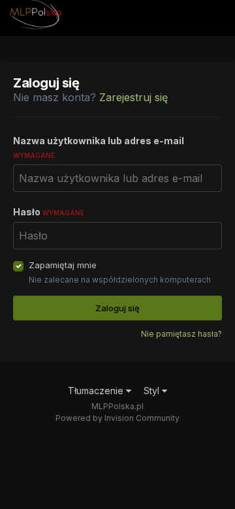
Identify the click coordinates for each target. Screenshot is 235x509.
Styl (153, 390)
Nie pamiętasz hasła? (181, 334)
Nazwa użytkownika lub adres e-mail (98, 147)
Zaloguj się (117, 308)
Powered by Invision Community (117, 418)
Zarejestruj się (133, 97)
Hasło (48, 211)
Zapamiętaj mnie (63, 265)
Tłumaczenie (97, 390)
